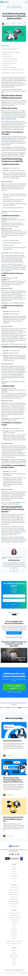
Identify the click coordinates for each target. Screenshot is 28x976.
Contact (14, 962)
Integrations (14, 873)
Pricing (14, 867)
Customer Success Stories (14, 913)
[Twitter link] (12, 854)
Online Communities (14, 903)
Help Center (14, 950)
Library (14, 924)
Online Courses (14, 906)
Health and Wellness (14, 901)
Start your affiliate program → (14, 687)
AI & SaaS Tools (14, 887)
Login (14, 880)
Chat (14, 964)
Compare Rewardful (14, 915)
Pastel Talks (14, 931)
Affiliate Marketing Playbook (14, 917)
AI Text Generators (14, 892)
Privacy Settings (23, 972)
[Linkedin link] (10, 854)
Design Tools (14, 896)
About (14, 952)
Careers (14, 959)
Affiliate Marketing (16, 7)
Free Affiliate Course (14, 919)
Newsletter (14, 933)
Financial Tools (14, 899)
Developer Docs (14, 876)
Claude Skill (14, 922)
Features (14, 869)
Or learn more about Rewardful (14, 637)
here (2, 269)
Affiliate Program (14, 955)
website (16, 211)
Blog (8, 7)
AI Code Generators (14, 890)
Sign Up (14, 878)
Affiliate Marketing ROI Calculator (14, 941)
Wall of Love (14, 936)
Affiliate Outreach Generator (14, 943)
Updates (14, 871)
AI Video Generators (14, 894)
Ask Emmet (14, 929)
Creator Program (14, 957)
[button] (26, 2)
